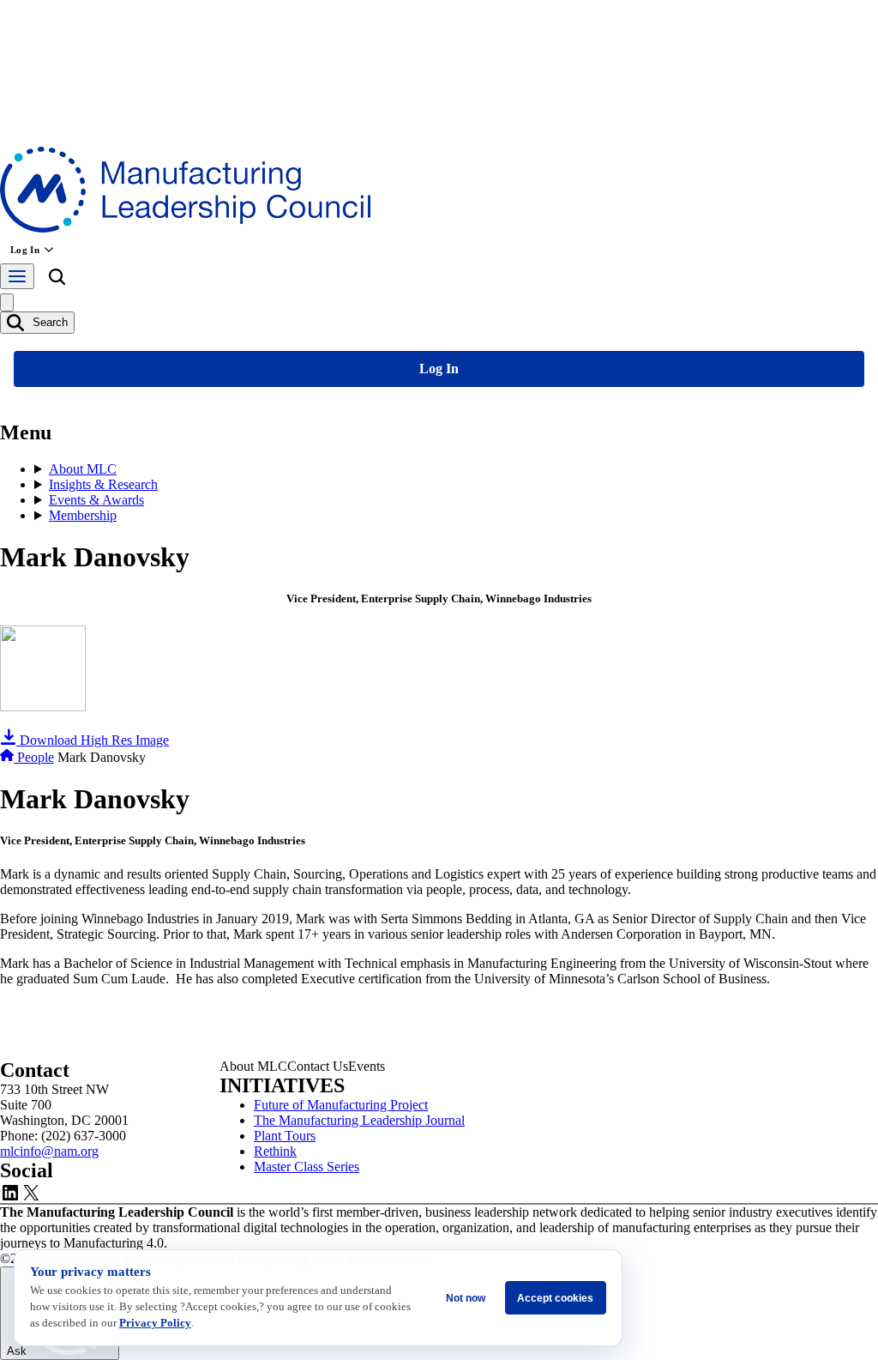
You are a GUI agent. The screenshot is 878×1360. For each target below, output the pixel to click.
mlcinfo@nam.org (49, 1151)
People (35, 757)
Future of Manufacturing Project (341, 1104)
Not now (465, 1298)
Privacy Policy (155, 1322)
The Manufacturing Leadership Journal (359, 1120)
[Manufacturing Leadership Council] (185, 228)
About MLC (83, 469)
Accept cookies (555, 1298)
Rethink (275, 1151)
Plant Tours (285, 1135)
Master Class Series (306, 1166)
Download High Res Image (92, 740)
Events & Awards (96, 500)
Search (48, 322)
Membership (83, 515)
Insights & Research (103, 484)
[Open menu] (17, 276)
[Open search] (56, 279)
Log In (24, 250)
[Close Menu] (7, 302)
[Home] (8, 757)
